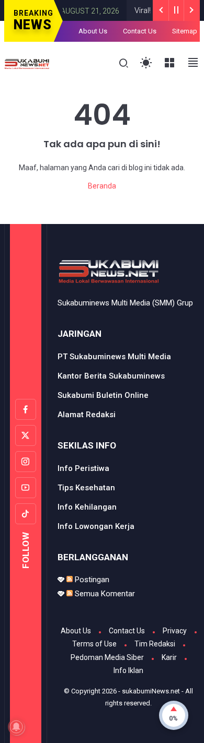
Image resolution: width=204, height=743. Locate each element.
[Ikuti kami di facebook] (25, 409)
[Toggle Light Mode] (146, 63)
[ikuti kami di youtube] (25, 487)
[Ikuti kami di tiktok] (25, 513)
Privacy (175, 631)
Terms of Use (94, 644)
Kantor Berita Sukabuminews (111, 376)
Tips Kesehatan (86, 487)
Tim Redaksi (154, 644)
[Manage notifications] (16, 726)
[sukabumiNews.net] (28, 63)
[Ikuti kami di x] (25, 435)
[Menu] (169, 63)
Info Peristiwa (83, 468)
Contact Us (139, 31)
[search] (123, 63)
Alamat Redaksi (87, 414)
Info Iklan (128, 670)
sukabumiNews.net (151, 691)
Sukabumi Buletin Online (103, 395)
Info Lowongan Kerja (96, 526)
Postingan (91, 579)
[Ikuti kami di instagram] (25, 461)
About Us (92, 31)
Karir (169, 657)
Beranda (102, 186)
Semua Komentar (104, 593)
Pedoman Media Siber (107, 657)
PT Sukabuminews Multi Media (114, 356)
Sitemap (184, 31)
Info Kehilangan (87, 507)
